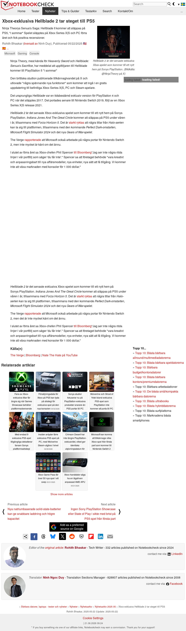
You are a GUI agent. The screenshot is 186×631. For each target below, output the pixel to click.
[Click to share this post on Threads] (43, 536)
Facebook (176, 583)
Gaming (22, 53)
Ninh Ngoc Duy (53, 577)
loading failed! (133, 80)
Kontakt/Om (125, 11)
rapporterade (33, 140)
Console (34, 53)
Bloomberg (33, 355)
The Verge (17, 355)
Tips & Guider (70, 11)
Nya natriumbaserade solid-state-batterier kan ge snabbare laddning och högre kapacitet (34, 514)
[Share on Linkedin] (100, 536)
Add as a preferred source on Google (72, 527)
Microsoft (10, 53)
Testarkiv (91, 11)
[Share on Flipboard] (91, 536)
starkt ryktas (76, 122)
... (182, 11)
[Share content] (25, 536)
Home (21, 11)
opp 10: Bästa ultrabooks (153, 401)
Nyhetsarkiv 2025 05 (105, 606)
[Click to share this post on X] (62, 536)
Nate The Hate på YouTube (60, 355)
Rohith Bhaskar (75, 547)
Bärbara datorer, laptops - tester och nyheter (44, 606)
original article (54, 547)
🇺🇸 (85, 43)
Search (107, 11)
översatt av (31, 43)
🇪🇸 (4, 48)
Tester (35, 11)
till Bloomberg (83, 152)
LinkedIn (177, 554)
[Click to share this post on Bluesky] (52, 536)
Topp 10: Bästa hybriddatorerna (155, 406)
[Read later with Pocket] (81, 536)
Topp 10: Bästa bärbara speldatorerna (159, 362)
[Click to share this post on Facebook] (34, 536)
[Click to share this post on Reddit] (71, 536)
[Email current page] (110, 536)
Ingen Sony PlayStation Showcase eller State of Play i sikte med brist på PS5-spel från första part (92, 514)
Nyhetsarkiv (86, 606)
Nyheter (50, 11)
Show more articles (61, 494)
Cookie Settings (93, 618)
